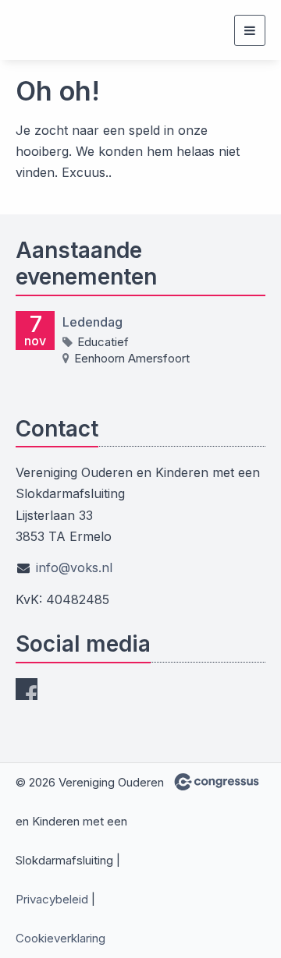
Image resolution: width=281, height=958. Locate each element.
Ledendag (92, 322)
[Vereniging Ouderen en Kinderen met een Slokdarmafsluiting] (45, 30)
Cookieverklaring (60, 938)
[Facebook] (26, 689)
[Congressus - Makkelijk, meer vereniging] (216, 781)
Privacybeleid (52, 899)
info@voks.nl (74, 567)
